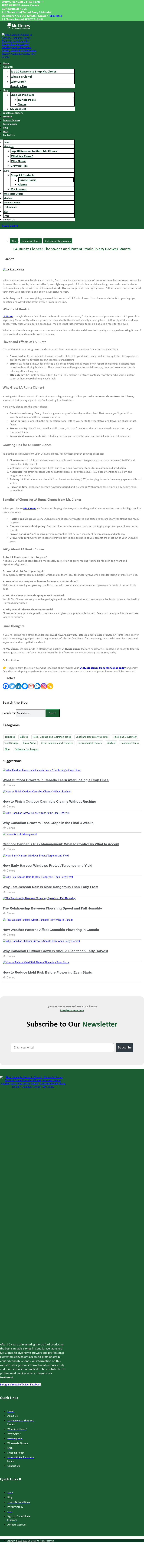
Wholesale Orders (13, 113)
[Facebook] (6, 686)
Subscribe (125, 1047)
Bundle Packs (27, 99)
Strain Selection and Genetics (57, 743)
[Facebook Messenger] (25, 686)
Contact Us (9, 135)
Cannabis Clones (30, 241)
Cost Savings (11, 743)
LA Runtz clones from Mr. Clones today (103, 668)
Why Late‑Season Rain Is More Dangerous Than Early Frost (50, 887)
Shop (5, 90)
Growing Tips (18, 86)
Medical (111, 743)
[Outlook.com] (37, 686)
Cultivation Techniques (58, 241)
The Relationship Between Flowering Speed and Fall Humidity (52, 908)
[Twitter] (12, 686)
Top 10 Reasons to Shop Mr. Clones (33, 71)
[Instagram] (44, 686)
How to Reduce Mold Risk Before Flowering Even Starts (47, 972)
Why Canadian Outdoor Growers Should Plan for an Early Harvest (55, 951)
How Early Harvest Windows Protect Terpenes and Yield (47, 865)
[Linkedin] (18, 686)
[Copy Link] (50, 686)
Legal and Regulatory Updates (92, 737)
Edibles (24, 737)
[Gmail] (31, 686)
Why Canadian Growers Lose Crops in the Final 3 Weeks (48, 823)
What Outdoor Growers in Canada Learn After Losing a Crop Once (56, 780)
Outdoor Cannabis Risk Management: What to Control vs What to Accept (61, 844)
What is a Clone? (21, 76)
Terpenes (10, 737)
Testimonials (10, 124)
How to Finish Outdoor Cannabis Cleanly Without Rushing (49, 801)
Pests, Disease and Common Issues (52, 737)
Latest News (29, 743)
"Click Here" (55, 16)
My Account (18, 109)
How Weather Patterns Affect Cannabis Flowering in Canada (51, 930)
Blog (14, 241)
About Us (8, 67)
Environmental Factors (90, 743)
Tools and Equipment (124, 737)
